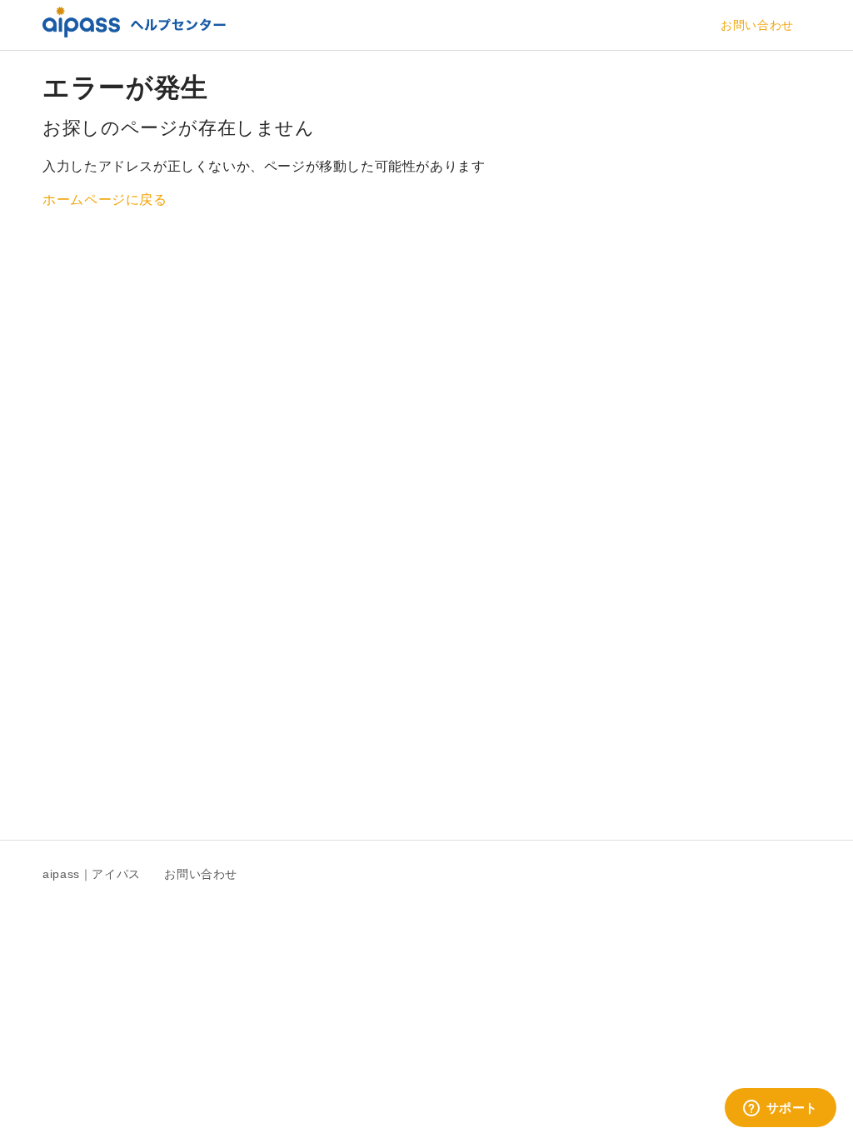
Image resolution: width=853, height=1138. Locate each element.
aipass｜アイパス (91, 874)
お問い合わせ (757, 25)
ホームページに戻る (104, 199)
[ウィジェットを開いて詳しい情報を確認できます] (780, 1109)
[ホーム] (134, 33)
